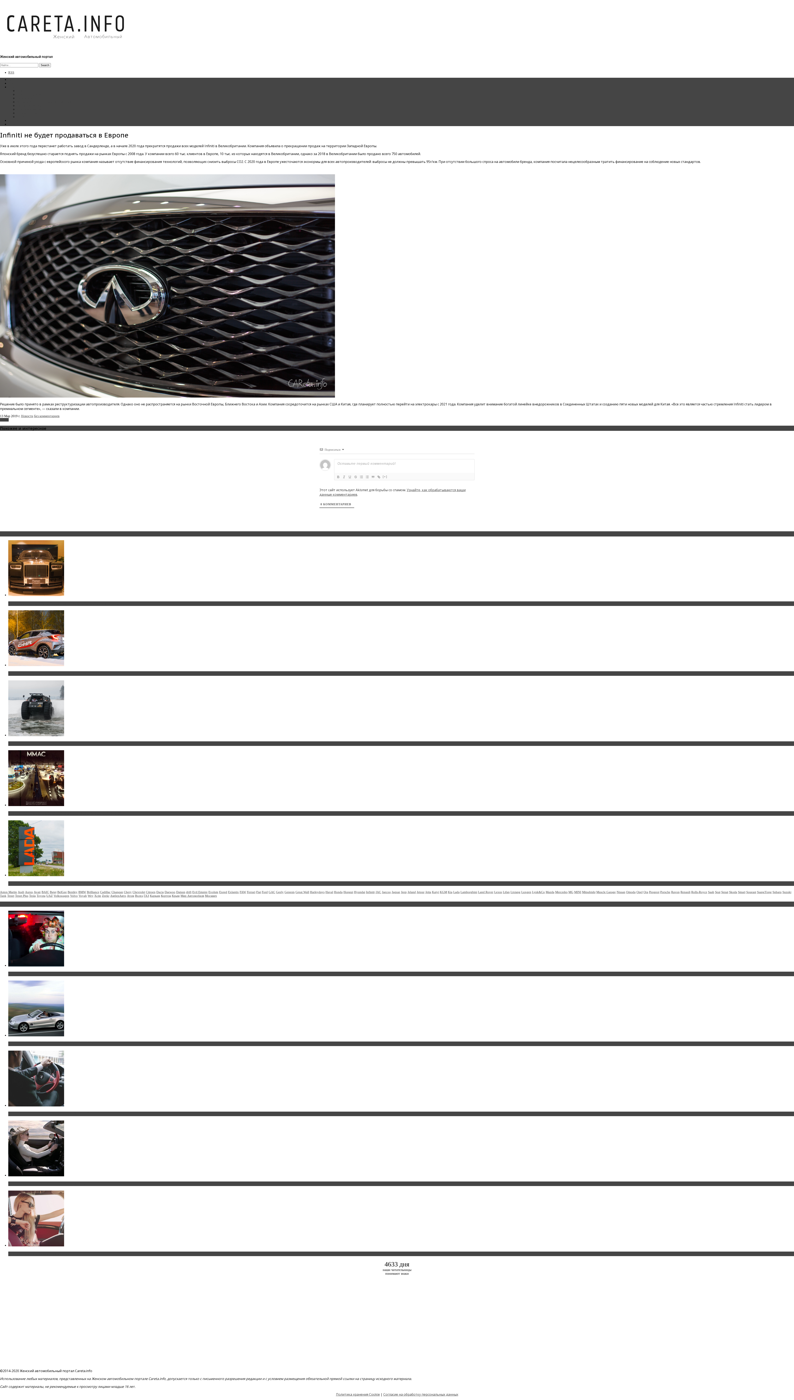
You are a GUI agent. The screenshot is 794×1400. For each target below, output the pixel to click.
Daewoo (170, 892)
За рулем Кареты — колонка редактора (44, 102)
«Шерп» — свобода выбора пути (35, 743)
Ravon (675, 892)
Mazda (550, 892)
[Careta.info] (66, 46)
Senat (724, 892)
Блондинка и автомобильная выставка (40, 1254)
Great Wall (302, 892)
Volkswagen (61, 895)
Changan (117, 892)
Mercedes (561, 892)
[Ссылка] (379, 476)
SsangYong (764, 892)
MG (570, 892)
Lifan (506, 892)
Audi (21, 892)
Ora (645, 892)
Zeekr (105, 895)
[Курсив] (344, 476)
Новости (23, 90)
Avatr (37, 892)
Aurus (29, 892)
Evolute (213, 892)
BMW (82, 892)
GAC (272, 892)
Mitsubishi (589, 892)
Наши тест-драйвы (30, 94)
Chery (128, 892)
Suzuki (786, 892)
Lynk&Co (538, 892)
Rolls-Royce (699, 892)
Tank (3, 895)
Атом (130, 895)
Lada (456, 892)
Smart (741, 892)
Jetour (421, 892)
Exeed (223, 892)
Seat (717, 892)
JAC (378, 892)
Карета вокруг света (31, 109)
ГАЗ (146, 895)
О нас (12, 124)
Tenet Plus (21, 895)
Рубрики (14, 87)
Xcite (97, 895)
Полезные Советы (29, 113)
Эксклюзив (24, 98)
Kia (450, 892)
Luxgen (526, 892)
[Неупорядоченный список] (367, 476)
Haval (329, 892)
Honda (338, 892)
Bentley (73, 892)
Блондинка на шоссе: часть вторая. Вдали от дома (50, 1044)
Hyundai (359, 892)
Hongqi (348, 892)
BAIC (45, 892)
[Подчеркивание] (350, 476)
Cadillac (105, 892)
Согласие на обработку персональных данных (420, 1394)
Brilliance (93, 892)
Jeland (412, 892)
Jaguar (396, 892)
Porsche (665, 892)
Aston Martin (8, 892)
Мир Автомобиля (192, 895)
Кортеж (166, 895)
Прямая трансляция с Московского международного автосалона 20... (66, 813)
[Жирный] (338, 476)
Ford (265, 892)
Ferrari (251, 892)
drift (188, 892)
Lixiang (515, 892)
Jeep (404, 892)
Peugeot (654, 892)
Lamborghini (468, 892)
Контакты (15, 120)
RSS (11, 72)
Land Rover (485, 892)
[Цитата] (373, 476)
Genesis (290, 892)
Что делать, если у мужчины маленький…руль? (48, 1114)
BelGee (62, 892)
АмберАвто (118, 895)
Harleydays (317, 892)
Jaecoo (386, 892)
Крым (176, 895)
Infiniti (4, 420)
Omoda (631, 892)
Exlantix (233, 892)
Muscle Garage (606, 892)
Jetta (428, 892)
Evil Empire (200, 892)
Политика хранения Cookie (358, 1394)
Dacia (160, 892)
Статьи (13, 83)
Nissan (621, 892)
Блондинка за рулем (31, 105)
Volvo (74, 895)
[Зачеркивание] (356, 476)
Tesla (32, 895)
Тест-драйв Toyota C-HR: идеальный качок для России (54, 673)
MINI (577, 892)
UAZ (49, 895)
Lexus (498, 892)
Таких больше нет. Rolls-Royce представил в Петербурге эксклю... (63, 603)
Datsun (180, 892)
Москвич (211, 895)
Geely (280, 892)
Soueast (751, 892)
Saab (711, 892)
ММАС (22, 116)
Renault (685, 892)
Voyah (83, 895)
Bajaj (53, 892)
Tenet (10, 895)
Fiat (258, 892)
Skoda (733, 892)
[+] (385, 476)
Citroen (150, 892)
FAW (243, 892)
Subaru (777, 892)
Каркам (155, 895)
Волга (139, 895)
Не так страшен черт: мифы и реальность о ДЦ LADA (52, 883)
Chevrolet (139, 892)
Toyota (41, 895)
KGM (443, 892)
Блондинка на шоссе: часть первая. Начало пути (49, 1183)
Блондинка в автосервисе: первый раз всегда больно (53, 974)
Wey (90, 895)
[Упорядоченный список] (361, 476)
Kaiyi (435, 892)
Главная (13, 79)
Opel (639, 892)
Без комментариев (47, 416)
